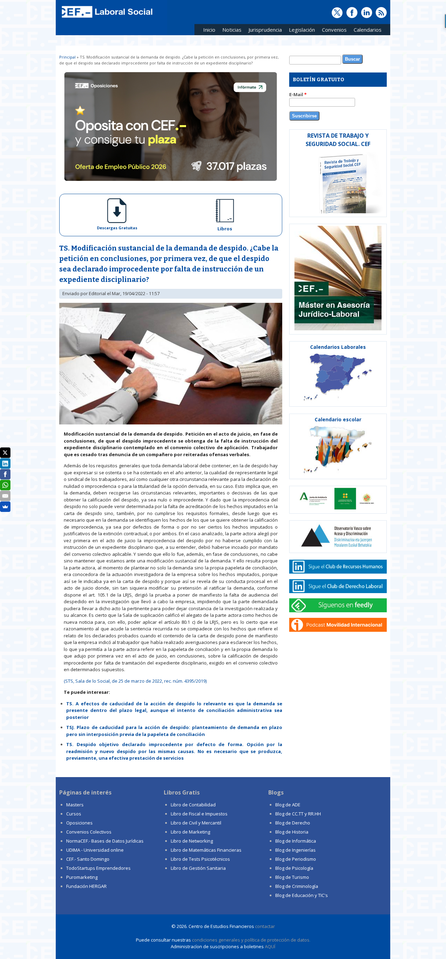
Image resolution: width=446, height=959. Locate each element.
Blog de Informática (295, 841)
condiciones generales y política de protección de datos (250, 940)
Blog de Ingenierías (295, 850)
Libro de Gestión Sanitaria (198, 868)
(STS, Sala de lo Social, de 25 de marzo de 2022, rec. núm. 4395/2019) (135, 681)
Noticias (231, 29)
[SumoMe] (5, 506)
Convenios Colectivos (89, 832)
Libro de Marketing (190, 832)
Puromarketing (82, 877)
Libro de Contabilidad (193, 804)
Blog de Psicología (294, 868)
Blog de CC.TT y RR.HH (298, 814)
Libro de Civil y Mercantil (196, 823)
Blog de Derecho (292, 823)
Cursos (73, 814)
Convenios (332, 31)
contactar (265, 926)
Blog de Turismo (292, 877)
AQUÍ (270, 946)
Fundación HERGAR (86, 886)
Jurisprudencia (263, 31)
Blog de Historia (291, 832)
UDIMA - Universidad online (95, 850)
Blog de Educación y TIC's (301, 895)
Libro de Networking (192, 841)
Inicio (209, 29)
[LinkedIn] (5, 463)
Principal (67, 57)
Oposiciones (79, 823)
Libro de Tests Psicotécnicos (200, 859)
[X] (5, 452)
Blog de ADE (287, 804)
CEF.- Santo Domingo (87, 859)
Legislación (300, 31)
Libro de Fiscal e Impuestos (199, 814)
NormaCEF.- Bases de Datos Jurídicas (105, 841)
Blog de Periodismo (295, 859)
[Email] (5, 496)
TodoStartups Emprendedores (98, 868)
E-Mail (298, 94)
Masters (75, 804)
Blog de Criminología (296, 886)
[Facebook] (5, 474)
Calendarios (366, 31)
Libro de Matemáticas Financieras (206, 850)
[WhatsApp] (5, 485)
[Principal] (106, 18)
